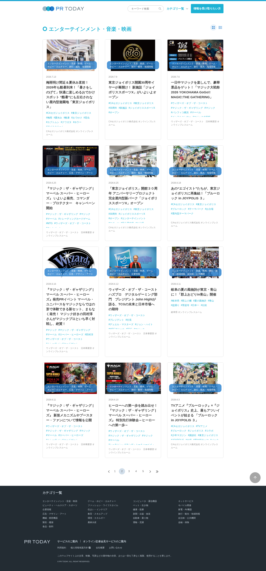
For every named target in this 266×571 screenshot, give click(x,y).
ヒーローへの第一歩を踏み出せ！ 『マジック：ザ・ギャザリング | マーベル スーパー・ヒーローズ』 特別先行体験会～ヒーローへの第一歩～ (133, 415)
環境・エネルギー (96, 518)
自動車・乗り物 (140, 518)
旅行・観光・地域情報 (189, 514)
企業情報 (47, 509)
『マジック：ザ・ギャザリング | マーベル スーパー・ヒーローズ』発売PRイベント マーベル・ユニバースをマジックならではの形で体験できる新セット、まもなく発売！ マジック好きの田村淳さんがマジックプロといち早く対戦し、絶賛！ (70, 307)
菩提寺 (185, 305)
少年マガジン (179, 435)
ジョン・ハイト (144, 324)
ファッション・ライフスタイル (103, 505)
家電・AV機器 (185, 509)
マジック (210, 108)
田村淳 (89, 334)
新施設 (123, 108)
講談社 (192, 435)
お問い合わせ (115, 547)
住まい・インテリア (97, 509)
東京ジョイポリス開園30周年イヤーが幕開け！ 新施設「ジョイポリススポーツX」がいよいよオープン (132, 90)
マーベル (196, 112)
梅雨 (49, 117)
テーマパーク (196, 209)
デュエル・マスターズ (121, 324)
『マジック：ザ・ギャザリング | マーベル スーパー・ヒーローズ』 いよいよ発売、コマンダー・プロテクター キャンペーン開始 (70, 198)
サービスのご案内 (67, 541)
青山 (211, 300)
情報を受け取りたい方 (207, 8)
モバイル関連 (184, 505)
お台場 (209, 209)
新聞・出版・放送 (141, 514)
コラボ (209, 430)
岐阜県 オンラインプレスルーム (186, 312)
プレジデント (117, 320)
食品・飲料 (48, 526)
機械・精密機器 (50, 518)
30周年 (113, 108)
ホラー (77, 122)
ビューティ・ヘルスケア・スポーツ (60, 505)
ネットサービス (185, 501)
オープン (114, 112)
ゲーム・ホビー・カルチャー (102, 501)
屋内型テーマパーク (182, 213)
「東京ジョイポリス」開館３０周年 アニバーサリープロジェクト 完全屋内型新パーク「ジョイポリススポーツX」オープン (133, 196)
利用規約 (61, 547)
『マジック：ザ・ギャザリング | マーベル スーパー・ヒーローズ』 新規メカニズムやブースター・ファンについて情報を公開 (70, 413)
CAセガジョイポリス (58, 113)
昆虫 (87, 117)
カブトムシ (53, 122)
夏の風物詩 (200, 300)
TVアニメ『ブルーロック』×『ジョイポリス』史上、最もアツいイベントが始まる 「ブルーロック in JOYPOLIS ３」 (195, 413)
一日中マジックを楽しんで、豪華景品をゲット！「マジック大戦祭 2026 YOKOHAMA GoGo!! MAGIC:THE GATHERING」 (195, 90)
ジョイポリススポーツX (142, 108)
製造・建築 (48, 522)
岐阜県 (175, 300)
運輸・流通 (138, 522)
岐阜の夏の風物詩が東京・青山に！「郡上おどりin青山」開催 (194, 292)
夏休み (58, 117)
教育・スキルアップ (97, 514)
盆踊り (175, 305)
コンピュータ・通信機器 (145, 501)
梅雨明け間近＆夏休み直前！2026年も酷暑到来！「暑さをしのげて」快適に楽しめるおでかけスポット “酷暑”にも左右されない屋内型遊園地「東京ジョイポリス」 (70, 95)
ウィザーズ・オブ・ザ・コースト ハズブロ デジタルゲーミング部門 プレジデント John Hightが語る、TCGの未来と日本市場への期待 (133, 299)
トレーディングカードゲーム (75, 218)
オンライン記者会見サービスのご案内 (104, 541)
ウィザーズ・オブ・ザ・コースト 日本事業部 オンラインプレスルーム (195, 123)
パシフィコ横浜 (180, 112)
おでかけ (77, 117)
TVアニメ (202, 426)
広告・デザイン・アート (54, 514)
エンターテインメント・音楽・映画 (60, 501)
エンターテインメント (134, 218)
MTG (50, 223)
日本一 (195, 305)
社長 (129, 320)
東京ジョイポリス (81, 113)
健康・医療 (138, 509)
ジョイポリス (196, 430)
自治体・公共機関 (187, 518)
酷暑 (67, 117)
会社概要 (100, 547)
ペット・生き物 (140, 505)
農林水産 (92, 522)
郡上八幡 (187, 300)
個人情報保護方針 (79, 547)
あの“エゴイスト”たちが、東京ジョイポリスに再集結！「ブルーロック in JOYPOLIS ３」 (195, 193)
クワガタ (66, 122)
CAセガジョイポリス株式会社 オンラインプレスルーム (69, 133)
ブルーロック (179, 209)
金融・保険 (183, 522)
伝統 (204, 305)
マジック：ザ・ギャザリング (187, 108)
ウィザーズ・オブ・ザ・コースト (190, 103)
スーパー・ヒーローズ (71, 334)
